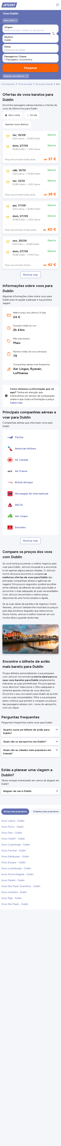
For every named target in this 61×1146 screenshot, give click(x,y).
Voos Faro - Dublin (11, 832)
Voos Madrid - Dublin (13, 880)
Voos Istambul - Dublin (14, 892)
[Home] (9, 4)
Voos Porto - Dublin (12, 826)
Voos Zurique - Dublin (13, 862)
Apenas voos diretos (16, 124)
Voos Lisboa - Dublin (12, 820)
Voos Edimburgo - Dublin (15, 856)
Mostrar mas (30, 274)
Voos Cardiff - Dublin (13, 838)
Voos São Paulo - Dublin (14, 904)
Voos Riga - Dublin (11, 898)
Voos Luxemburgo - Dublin (16, 868)
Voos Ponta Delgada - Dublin (17, 874)
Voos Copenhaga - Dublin (15, 844)
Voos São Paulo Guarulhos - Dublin (20, 886)
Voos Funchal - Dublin (13, 850)
